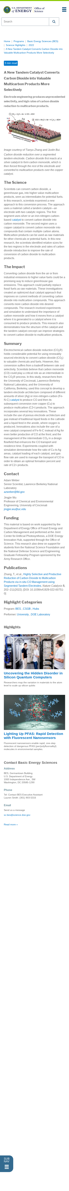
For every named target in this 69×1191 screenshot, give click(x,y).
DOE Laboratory (40, 614)
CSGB (27, 608)
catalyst (14, 399)
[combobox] (25, 22)
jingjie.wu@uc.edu (15, 509)
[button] (54, 21)
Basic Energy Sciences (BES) (42, 41)
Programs (19, 41)
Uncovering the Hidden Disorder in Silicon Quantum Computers (33, 675)
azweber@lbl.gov (14, 491)
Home (7, 41)
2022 (31, 45)
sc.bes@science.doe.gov (17, 815)
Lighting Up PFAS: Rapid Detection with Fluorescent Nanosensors (33, 736)
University (23, 614)
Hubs (36, 608)
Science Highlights (15, 45)
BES (18, 608)
